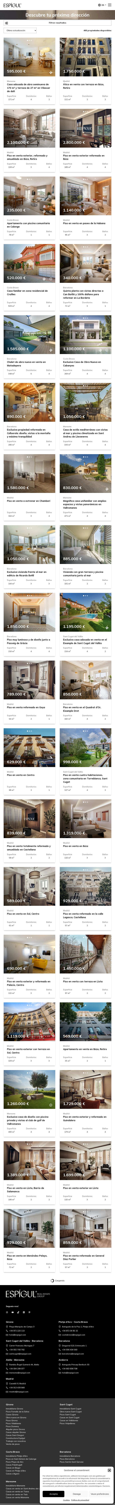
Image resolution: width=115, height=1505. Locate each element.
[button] (109, 1470)
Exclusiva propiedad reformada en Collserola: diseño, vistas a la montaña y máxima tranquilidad (28, 433)
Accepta (54, 1494)
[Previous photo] (10, 57)
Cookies (66, 1500)
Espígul (18, 5)
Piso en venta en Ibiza (75, 846)
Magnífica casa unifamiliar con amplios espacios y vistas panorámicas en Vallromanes (84, 504)
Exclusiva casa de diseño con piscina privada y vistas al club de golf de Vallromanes (27, 1120)
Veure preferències (100, 1494)
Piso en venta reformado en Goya (26, 707)
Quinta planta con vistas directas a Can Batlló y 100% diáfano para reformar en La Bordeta (83, 294)
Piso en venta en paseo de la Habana (84, 223)
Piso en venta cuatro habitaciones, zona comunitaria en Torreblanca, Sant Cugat (85, 778)
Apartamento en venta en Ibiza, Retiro (85, 1049)
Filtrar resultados (57, 22)
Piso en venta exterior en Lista (80, 1188)
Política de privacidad (80, 1500)
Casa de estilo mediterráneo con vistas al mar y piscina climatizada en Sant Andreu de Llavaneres (85, 433)
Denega (77, 1494)
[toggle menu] (109, 5)
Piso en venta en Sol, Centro (23, 913)
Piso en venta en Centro (20, 774)
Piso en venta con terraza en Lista (83, 981)
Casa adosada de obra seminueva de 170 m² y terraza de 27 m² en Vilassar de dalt (28, 88)
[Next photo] (48, 57)
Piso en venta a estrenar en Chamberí (28, 500)
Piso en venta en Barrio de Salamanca (84, 1323)
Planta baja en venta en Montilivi (25, 1455)
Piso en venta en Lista (19, 1323)
